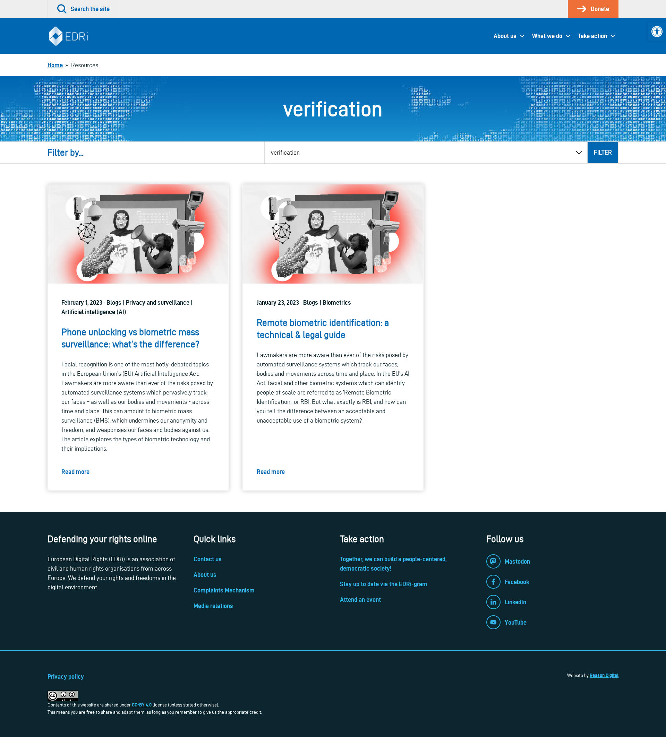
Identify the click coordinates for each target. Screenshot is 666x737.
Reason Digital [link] (604, 675)
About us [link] (505, 36)
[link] (657, 32)
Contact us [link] (208, 559)
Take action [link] (592, 36)
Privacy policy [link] (66, 676)
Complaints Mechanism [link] (224, 590)
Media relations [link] (213, 605)
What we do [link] (547, 36)
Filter (603, 152)
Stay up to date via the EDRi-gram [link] (383, 584)
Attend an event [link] (360, 599)
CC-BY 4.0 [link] (142, 705)
